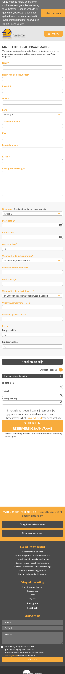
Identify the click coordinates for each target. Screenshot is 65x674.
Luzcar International (32, 551)
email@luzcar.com (32, 515)
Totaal (5, 391)
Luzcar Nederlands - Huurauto (32, 574)
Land (4, 109)
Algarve (32, 598)
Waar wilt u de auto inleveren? (18, 291)
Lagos (32, 594)
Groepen (24, 209)
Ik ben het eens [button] (53, 13)
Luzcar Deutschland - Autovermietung (32, 566)
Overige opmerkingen (13, 168)
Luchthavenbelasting (32, 587)
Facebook (32, 607)
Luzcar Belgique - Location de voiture (32, 555)
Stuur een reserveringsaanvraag (32, 425)
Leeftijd (6, 86)
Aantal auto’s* (9, 244)
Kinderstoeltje (10, 341)
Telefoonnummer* (12, 121)
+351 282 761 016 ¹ (49, 511)
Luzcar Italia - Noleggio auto (33, 570)
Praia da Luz (32, 591)
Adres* (6, 98)
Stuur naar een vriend (32, 533)
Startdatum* (8, 220)
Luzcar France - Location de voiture (32, 563)
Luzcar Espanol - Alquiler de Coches (32, 559)
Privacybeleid (34, 418)
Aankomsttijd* (9, 279)
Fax (4, 133)
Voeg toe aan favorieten (32, 524)
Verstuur (32, 659)
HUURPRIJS (8, 383)
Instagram (32, 603)
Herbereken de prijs (15, 375)
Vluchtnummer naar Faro (15, 267)
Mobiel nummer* (11, 145)
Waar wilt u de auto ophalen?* (18, 255)
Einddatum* (8, 232)
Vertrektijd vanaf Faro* (14, 314)
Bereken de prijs (32, 361)
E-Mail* (6, 156)
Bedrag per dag (9, 398)
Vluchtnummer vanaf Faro (16, 302)
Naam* (5, 62)
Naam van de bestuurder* (15, 74)
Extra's (5, 326)
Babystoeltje (9, 330)
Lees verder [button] (17, 24)
